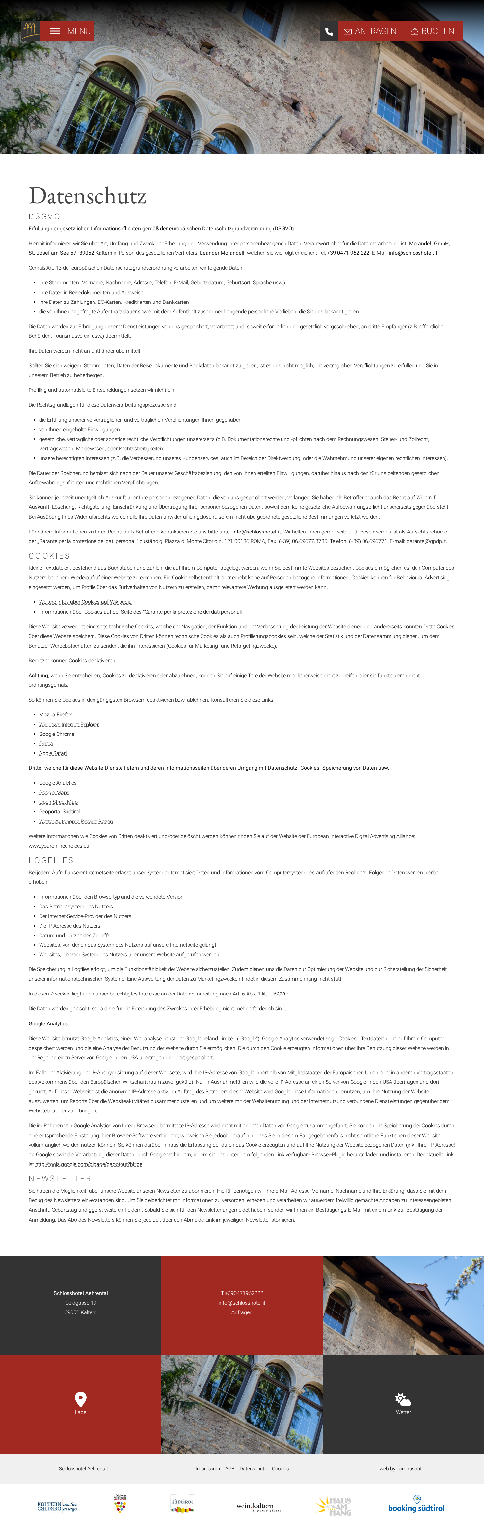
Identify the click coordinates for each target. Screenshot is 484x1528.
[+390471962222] (329, 31)
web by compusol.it (401, 1469)
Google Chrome (56, 734)
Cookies (280, 1469)
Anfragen (242, 1312)
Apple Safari (53, 753)
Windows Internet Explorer (69, 724)
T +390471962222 (242, 1293)
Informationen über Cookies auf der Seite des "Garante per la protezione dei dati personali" (141, 612)
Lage (80, 1412)
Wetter (403, 1412)
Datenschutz (253, 1469)
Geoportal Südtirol (59, 811)
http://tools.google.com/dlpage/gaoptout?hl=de (88, 1164)
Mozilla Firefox (55, 714)
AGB (229, 1469)
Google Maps (54, 792)
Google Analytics (58, 783)
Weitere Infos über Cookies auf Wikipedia (85, 602)
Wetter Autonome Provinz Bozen (76, 821)
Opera (46, 743)
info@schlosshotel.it (242, 1303)
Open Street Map (58, 802)
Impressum (208, 1469)
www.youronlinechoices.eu (59, 846)
